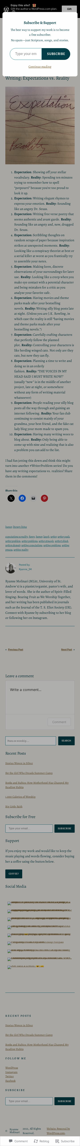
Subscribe (56, 54)
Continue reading (39, 67)
